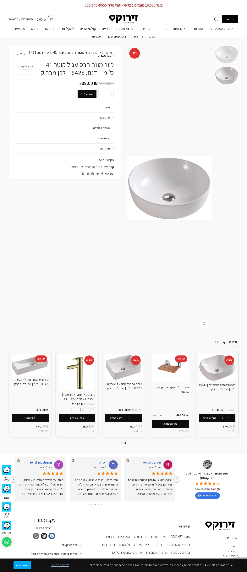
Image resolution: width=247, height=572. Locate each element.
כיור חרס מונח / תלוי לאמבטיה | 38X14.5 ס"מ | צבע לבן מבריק (31, 382)
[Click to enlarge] (204, 323)
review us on (209, 495)
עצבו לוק (230, 19)
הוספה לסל (87, 94)
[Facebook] (51, 536)
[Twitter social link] (97, 173)
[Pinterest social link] (92, 173)
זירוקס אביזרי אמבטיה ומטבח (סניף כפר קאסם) (208, 475)
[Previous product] (25, 54)
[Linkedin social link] (87, 173)
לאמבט (74, 167)
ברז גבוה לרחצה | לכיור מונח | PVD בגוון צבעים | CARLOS (78, 397)
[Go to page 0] (101, 504)
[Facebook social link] (102, 173)
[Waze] (36, 536)
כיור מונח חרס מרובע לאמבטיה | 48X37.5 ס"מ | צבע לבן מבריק (124, 386)
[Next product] (17, 54)
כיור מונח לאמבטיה (91, 167)
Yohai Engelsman (41, 462)
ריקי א (103, 462)
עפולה (6, 497)
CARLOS (230, 431)
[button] (7, 542)
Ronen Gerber (151, 462)
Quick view (201, 360)
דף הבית (108, 52)
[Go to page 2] (95, 504)
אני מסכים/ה (22, 565)
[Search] (216, 19)
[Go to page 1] (98, 504)
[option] (227, 54)
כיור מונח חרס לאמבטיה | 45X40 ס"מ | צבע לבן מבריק (217, 387)
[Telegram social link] (82, 173)
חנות (96, 52)
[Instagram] (44, 536)
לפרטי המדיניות (60, 565)
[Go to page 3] (92, 504)
